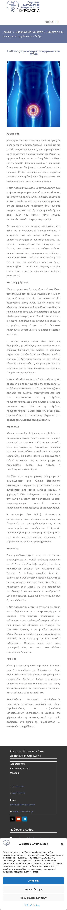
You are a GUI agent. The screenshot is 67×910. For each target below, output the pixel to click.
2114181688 (18, 786)
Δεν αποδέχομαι (33, 889)
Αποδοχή (33, 880)
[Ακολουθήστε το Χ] (12, 819)
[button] (62, 844)
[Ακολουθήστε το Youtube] (18, 819)
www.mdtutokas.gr (23, 811)
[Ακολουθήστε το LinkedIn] (24, 819)
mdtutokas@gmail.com (22, 804)
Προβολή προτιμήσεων (33, 897)
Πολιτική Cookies (32, 905)
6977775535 (18, 793)
